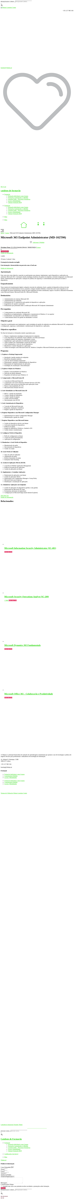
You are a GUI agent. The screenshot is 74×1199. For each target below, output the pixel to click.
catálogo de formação (11, 190)
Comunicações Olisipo (7, 1184)
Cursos (7, 233)
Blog (5, 217)
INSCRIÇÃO (4, 251)
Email (2, 1171)
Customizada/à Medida (10, 776)
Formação (7, 194)
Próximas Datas (5, 247)
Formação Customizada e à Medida (18, 197)
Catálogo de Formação (11, 1139)
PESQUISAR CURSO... (8, 1)
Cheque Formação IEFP (15, 202)
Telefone (3, 1173)
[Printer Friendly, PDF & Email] (2, 245)
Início (2, 233)
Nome (3, 1169)
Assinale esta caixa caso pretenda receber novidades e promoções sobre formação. (26, 1186)
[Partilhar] (5, 1196)
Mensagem (4, 1183)
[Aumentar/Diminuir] (1, 1196)
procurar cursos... (6, 1131)
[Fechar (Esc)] (7, 1196)
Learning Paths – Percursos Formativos (19, 199)
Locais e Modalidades (14, 201)
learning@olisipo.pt (6, 68)
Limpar (38, 247)
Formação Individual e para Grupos (18, 196)
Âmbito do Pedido (6, 1175)
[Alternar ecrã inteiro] (3, 1196)
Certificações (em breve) (11, 1154)
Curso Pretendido (6, 1167)
